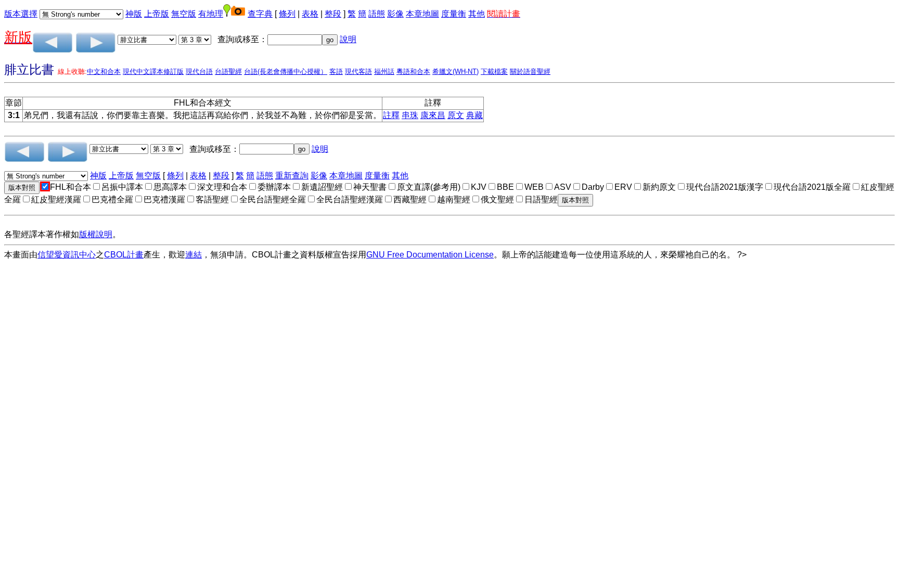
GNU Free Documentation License (430, 254)
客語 (336, 71)
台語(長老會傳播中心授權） (285, 71)
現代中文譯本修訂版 (153, 71)
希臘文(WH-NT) (455, 71)
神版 (133, 13)
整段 (333, 13)
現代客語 (358, 71)
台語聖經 (228, 71)
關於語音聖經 (530, 71)
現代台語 (199, 71)
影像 (395, 13)
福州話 (384, 71)
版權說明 (95, 234)
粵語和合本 (413, 71)
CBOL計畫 (124, 254)
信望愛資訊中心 (66, 254)
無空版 (183, 13)
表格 (310, 13)
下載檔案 (494, 71)
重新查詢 (292, 175)
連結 (193, 254)
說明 (348, 39)
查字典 (260, 13)
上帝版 (156, 13)
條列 (287, 13)
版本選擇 (20, 13)
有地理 (210, 13)
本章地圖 (422, 13)
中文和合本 (104, 71)
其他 (476, 13)
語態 (376, 13)
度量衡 (453, 13)
